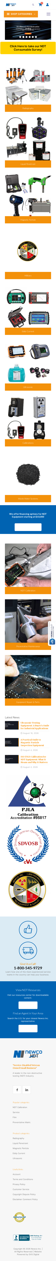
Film (14, 1117)
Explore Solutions (28, 33)
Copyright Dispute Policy (24, 1194)
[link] (28, 797)
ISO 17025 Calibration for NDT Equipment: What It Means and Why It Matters (34, 760)
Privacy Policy (19, 1184)
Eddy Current (19, 1153)
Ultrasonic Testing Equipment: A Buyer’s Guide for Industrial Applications (35, 726)
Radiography (18, 1138)
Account (16, 1174)
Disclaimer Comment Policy (25, 1199)
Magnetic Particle (21, 1148)
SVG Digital (34, 1254)
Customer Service (21, 1189)
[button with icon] (17, 1089)
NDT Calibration (20, 1107)
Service (16, 1112)
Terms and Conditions (23, 1179)
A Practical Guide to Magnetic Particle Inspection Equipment (32, 743)
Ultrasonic (17, 1158)
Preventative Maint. (22, 1122)
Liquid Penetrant (20, 1143)
